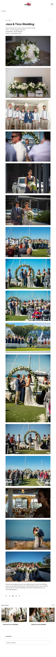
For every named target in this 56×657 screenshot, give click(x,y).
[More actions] (49, 20)
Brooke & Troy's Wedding (10, 624)
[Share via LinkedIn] (13, 596)
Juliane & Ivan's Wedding (38, 624)
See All (53, 605)
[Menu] (52, 4)
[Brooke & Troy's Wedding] (14, 615)
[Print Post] (19, 596)
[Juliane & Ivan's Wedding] (42, 615)
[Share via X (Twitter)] (9, 596)
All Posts (3, 11)
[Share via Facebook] (6, 596)
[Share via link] (16, 596)
